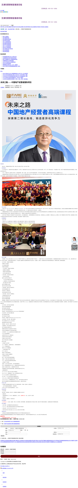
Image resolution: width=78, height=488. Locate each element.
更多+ (1, 71)
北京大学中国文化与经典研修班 (9, 62)
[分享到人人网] (4, 11)
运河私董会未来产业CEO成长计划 (10, 56)
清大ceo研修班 (6, 36)
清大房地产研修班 (6, 40)
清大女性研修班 (6, 50)
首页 (1, 26)
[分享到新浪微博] (2, 11)
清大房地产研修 (11, 29)
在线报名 (46, 26)
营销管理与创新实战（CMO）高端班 (10, 64)
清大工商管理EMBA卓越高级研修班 (10, 59)
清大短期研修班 (6, 37)
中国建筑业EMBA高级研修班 (56, 441)
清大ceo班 (5, 26)
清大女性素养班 (33, 26)
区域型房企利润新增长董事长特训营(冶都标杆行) (10, 440)
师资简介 (39, 26)
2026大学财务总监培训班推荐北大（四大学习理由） (13, 77)
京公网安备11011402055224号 (7, 468)
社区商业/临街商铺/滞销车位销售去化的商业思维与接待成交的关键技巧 (35, 441)
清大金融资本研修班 (7, 39)
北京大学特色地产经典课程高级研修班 (60, 440)
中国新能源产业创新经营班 (8, 60)
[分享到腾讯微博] (3, 11)
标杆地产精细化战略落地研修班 (46, 440)
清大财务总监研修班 (7, 44)
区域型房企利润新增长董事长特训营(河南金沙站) (30, 440)
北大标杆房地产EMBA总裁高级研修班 (12, 421)
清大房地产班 (14, 26)
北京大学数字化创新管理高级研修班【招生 (11, 66)
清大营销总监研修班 (7, 43)
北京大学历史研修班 (7, 63)
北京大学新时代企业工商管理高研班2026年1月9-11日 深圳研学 (15, 73)
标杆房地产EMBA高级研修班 (15, 441)
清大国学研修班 (27, 26)
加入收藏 (2, 10)
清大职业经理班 (20, 26)
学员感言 (43, 26)
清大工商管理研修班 (7, 41)
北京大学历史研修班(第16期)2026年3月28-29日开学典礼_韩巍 (15, 74)
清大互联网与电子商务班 (8, 48)
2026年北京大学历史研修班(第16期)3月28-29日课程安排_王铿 (15, 76)
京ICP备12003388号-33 (4, 466)
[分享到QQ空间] (0, 11)
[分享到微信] (6, 11)
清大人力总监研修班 (7, 46)
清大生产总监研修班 (7, 47)
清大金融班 (9, 26)
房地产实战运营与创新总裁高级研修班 (12, 423)
